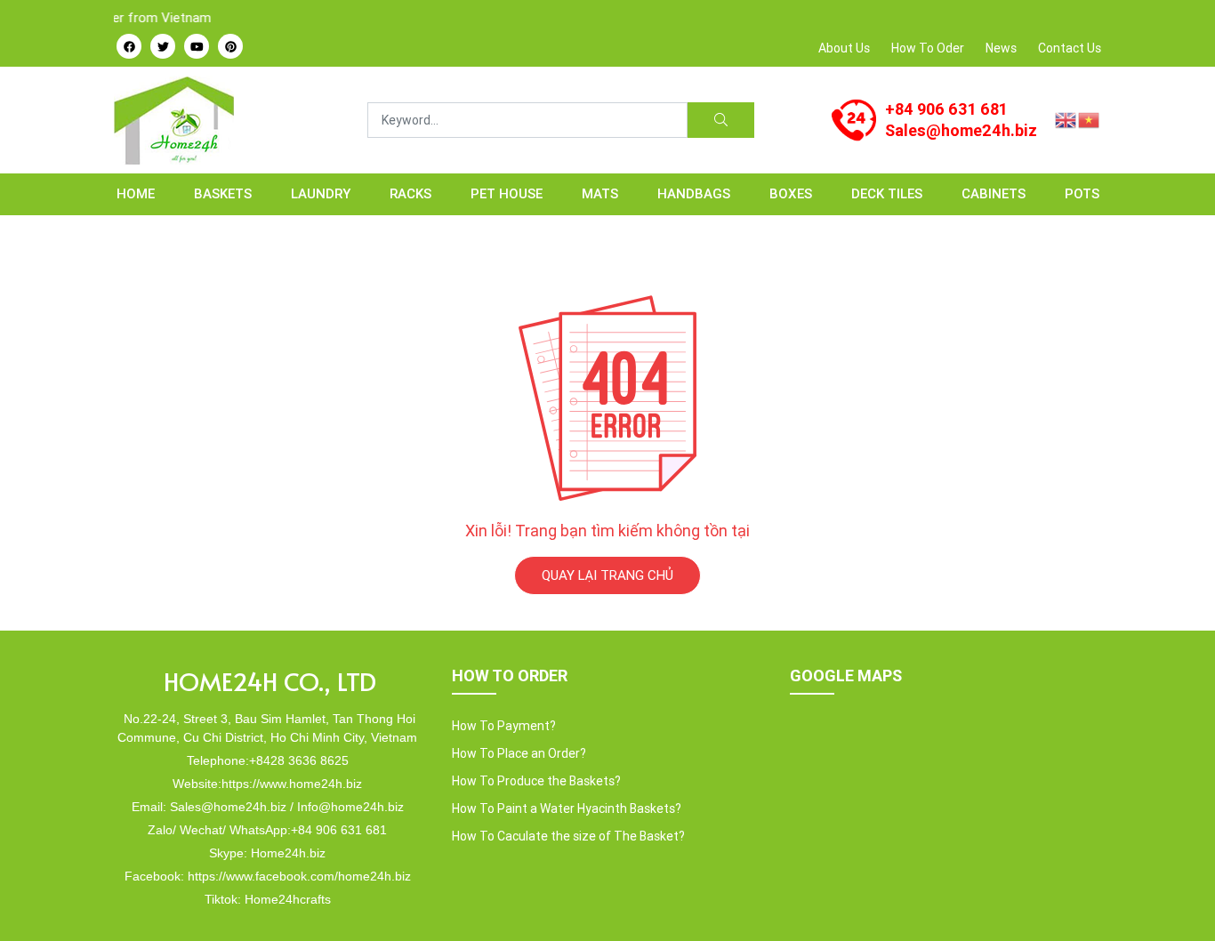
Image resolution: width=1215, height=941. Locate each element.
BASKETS (223, 193)
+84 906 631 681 (946, 109)
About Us (844, 48)
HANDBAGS (693, 193)
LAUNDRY (320, 193)
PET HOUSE (507, 193)
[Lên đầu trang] (1176, 897)
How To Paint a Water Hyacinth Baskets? (566, 808)
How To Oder (927, 48)
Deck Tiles (886, 193)
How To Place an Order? (519, 753)
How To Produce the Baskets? (536, 781)
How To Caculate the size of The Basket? (568, 836)
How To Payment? (504, 726)
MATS (600, 193)
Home (136, 193)
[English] (1066, 118)
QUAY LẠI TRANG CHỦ (607, 575)
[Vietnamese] (1089, 118)
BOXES (790, 193)
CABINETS (994, 193)
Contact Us (1069, 48)
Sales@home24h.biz (961, 130)
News (1001, 48)
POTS (1082, 193)
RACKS (410, 193)
